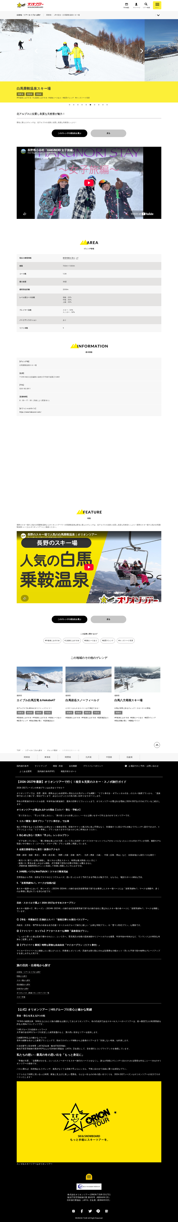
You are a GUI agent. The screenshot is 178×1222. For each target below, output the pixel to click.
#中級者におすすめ (52, 641)
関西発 (68, 757)
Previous (19, 50)
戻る (108, 133)
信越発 (130, 757)
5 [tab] (86, 104)
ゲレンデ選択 (52, 750)
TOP (18, 750)
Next (158, 50)
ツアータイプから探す (33, 750)
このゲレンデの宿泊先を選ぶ (69, 133)
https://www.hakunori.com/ (30, 412)
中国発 (109, 757)
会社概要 (73, 766)
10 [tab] (107, 104)
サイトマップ (41, 766)
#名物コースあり (90, 641)
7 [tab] (94, 104)
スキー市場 (21, 997)
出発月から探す (23, 989)
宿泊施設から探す (23, 985)
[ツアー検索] (146, 5)
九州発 (89, 757)
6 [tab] (90, 104)
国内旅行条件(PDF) (46, 771)
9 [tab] (103, 104)
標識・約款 (58, 766)
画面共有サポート (69, 771)
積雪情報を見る (69, 258)
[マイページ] (136, 5)
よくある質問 (25, 771)
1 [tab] (69, 104)
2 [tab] (73, 104)
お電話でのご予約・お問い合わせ (144, 766)
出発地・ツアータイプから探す (29, 972)
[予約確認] (126, 5)
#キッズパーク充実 (125, 641)
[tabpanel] (89, 50)
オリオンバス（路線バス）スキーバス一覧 (33, 993)
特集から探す (22, 976)
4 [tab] (82, 104)
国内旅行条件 (23, 766)
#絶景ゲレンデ (107, 641)
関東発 (27, 757)
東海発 (47, 757)
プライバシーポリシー (93, 766)
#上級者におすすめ (72, 641)
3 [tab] (78, 104)
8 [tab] (98, 104)
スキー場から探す (23, 980)
